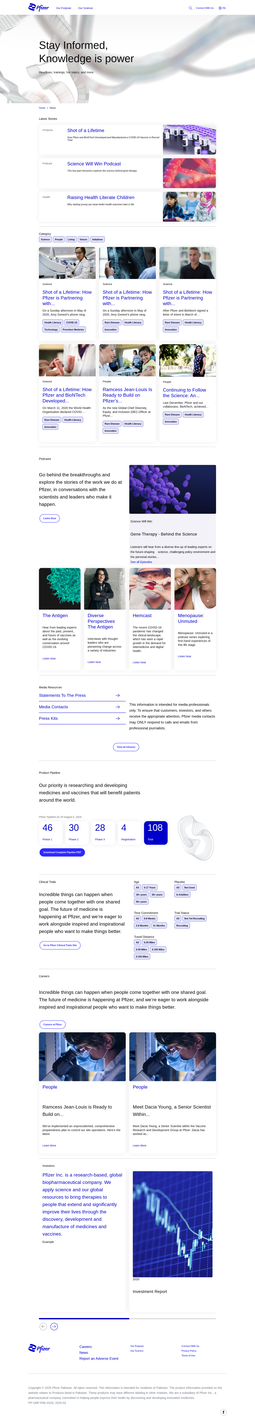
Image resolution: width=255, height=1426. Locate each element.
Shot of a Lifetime (85, 130)
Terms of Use (188, 1355)
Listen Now (49, 658)
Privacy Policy (189, 1351)
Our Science (136, 1351)
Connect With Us (190, 1346)
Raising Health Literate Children (100, 197)
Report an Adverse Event (98, 1358)
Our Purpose (137, 1346)
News (83, 1353)
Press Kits (48, 718)
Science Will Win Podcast (94, 163)
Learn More (49, 1145)
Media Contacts (53, 707)
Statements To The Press (62, 695)
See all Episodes (141, 562)
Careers (85, 1347)
